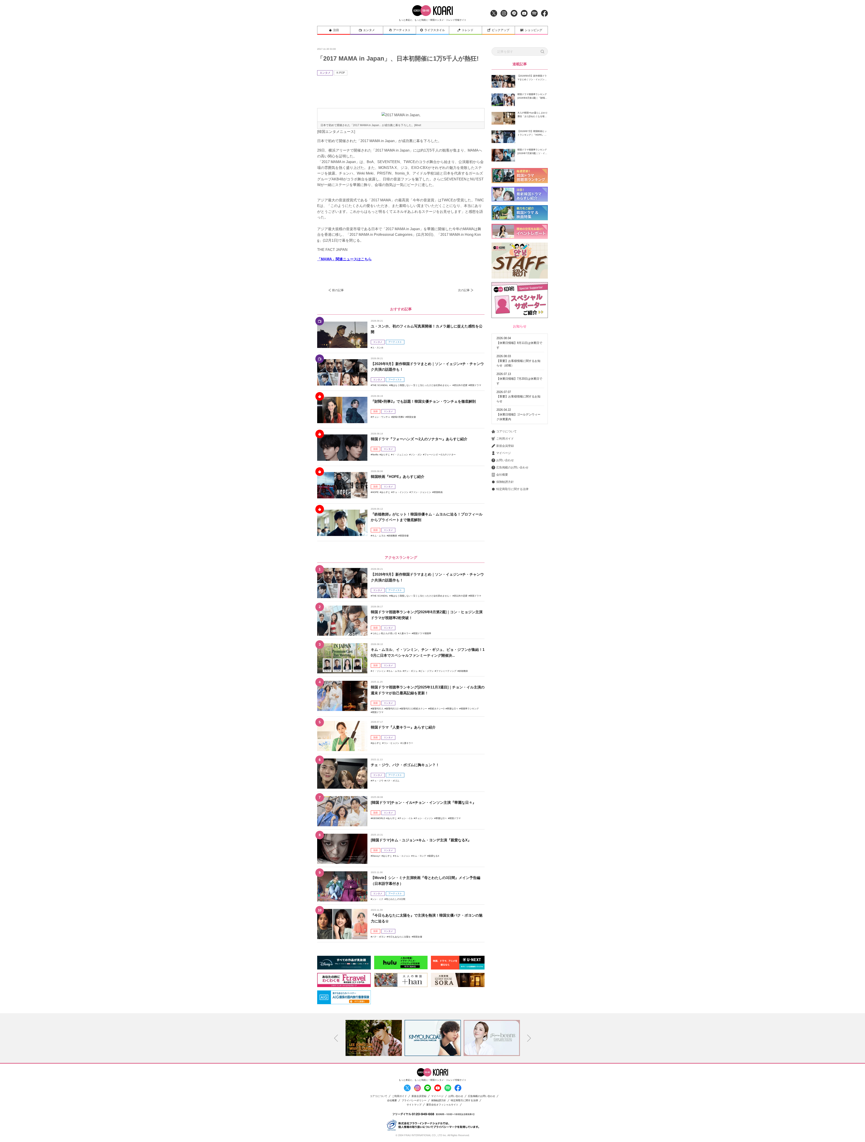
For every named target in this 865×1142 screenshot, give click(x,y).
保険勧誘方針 (505, 482)
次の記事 (464, 290)
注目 (336, 30)
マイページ (503, 453)
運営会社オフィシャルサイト (442, 1104)
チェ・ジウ (377, 780)
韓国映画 (438, 492)
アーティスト (402, 30)
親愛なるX (434, 856)
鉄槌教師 (392, 535)
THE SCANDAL (380, 385)
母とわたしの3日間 (395, 899)
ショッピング (533, 30)
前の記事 (338, 290)
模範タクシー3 (437, 708)
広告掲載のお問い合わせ (512, 467)
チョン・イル (406, 818)
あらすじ (385, 454)
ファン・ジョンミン (421, 492)
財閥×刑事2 (398, 417)
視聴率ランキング (470, 708)
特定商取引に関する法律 (512, 489)
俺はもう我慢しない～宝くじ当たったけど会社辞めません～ (421, 385)
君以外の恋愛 (460, 385)
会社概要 (502, 474)
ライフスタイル (434, 30)
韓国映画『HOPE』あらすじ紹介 (397, 477)
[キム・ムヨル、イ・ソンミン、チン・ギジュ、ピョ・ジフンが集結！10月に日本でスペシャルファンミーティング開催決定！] (342, 658)
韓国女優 (411, 417)
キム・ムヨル (379, 535)
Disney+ (376, 856)
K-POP (341, 72)
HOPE (375, 492)
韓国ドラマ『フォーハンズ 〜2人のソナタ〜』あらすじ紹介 (419, 439)
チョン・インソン (424, 818)
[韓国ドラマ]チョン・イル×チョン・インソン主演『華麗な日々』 (423, 802)
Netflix (375, 454)
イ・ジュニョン (400, 454)
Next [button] (529, 1038)
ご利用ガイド (505, 438)
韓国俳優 (404, 535)
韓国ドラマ (475, 385)
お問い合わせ (505, 460)
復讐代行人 (377, 708)
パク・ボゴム (392, 780)
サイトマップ (414, 1104)
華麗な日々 (452, 708)
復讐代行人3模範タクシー (414, 708)
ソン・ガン (416, 454)
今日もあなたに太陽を (399, 936)
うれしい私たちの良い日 (384, 633)
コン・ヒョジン (391, 743)
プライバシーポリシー (414, 1100)
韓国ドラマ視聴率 (422, 633)
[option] (373, 1038)
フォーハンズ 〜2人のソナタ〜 (440, 454)
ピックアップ (500, 30)
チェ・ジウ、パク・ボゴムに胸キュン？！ (405, 765)
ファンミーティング (446, 671)
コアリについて (506, 431)
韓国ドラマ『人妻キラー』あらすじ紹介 (403, 727)
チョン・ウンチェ (381, 417)
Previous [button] (336, 1038)
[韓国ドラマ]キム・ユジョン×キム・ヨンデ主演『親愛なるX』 (421, 840)
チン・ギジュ (411, 671)
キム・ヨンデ (419, 856)
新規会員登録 (505, 445)
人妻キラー (405, 633)
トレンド (467, 30)
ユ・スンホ (377, 347)
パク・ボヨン (379, 936)
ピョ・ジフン (427, 671)
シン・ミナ (377, 899)
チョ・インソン (400, 492)
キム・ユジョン (402, 856)
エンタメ (369, 30)
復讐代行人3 (392, 708)
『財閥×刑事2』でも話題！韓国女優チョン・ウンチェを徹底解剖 (423, 401)
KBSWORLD (378, 818)
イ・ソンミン (379, 671)
